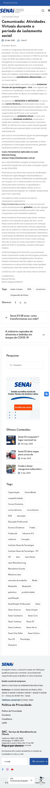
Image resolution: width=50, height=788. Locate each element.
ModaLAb (12, 586)
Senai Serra (31, 628)
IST (9, 557)
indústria (12, 539)
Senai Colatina (14, 622)
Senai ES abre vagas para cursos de (28, 453)
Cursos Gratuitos (15, 504)
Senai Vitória (34, 633)
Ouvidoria (6, 715)
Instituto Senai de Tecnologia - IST (23, 551)
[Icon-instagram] (7, 769)
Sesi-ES (11, 639)
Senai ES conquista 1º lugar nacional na (28, 438)
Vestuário (12, 645)
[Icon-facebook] (3, 769)
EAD (10, 516)
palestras (12, 592)
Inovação (25, 539)
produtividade (28, 592)
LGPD (4, 723)
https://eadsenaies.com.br (22, 158)
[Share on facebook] (15, 302)
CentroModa (30, 493)
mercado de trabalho (17, 581)
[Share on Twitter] (20, 302)
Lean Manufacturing (17, 563)
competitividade (15, 498)
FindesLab (12, 534)
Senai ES (30, 622)
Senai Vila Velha (15, 633)
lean (18, 557)
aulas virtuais (16, 289)
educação (21, 516)
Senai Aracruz (14, 610)
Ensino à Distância (16, 528)
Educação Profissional (18, 522)
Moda (34, 581)
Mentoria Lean (14, 575)
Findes (32, 528)
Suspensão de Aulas (19, 295)
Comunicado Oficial (10, 16)
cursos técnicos (15, 510)
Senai (37, 604)
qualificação (13, 598)
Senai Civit (33, 616)
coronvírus (40, 289)
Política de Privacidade (12, 711)
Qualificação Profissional (19, 604)
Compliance (7, 719)
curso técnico (33, 510)
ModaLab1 (26, 586)
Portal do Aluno (10, 3)
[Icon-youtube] (12, 769)
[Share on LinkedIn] (25, 302)
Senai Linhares (14, 628)
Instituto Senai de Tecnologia (21, 545)
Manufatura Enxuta (16, 569)
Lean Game (30, 557)
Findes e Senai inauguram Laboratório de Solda (30, 468)
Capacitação (14, 493)
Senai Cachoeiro (15, 616)
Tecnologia (25, 639)
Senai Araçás (32, 610)
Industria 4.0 (28, 534)
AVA (29, 289)
